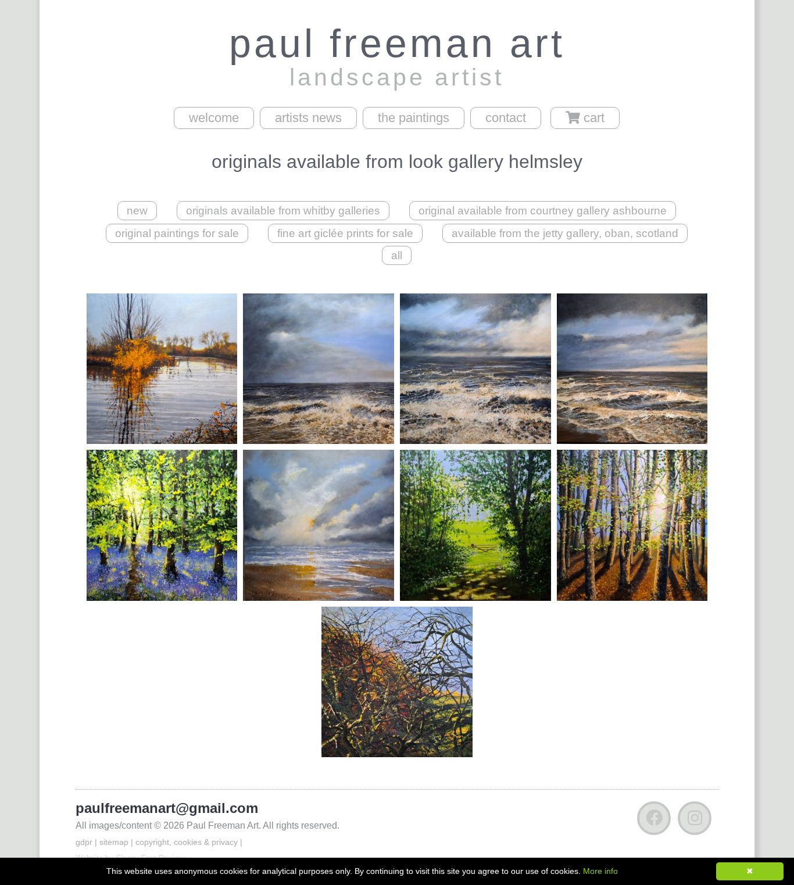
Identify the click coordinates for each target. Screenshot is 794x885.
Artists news (308, 117)
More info (600, 871)
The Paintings (413, 117)
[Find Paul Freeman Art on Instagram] (694, 821)
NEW (137, 211)
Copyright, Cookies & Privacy (186, 842)
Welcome (214, 117)
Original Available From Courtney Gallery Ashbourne (543, 211)
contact (505, 117)
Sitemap (113, 842)
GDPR (84, 842)
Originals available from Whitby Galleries (283, 211)
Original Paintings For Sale (177, 233)
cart (592, 117)
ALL (396, 255)
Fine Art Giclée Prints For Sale (345, 233)
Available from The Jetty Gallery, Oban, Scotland (565, 233)
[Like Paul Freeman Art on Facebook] (654, 821)
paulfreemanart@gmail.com (167, 808)
